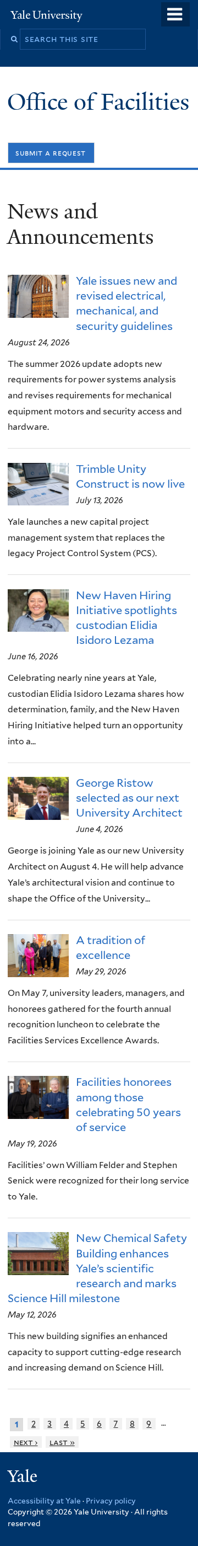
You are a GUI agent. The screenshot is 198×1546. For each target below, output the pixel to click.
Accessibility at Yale (44, 1500)
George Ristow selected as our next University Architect (129, 797)
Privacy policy (111, 1500)
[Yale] (24, 1478)
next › (26, 1442)
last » (62, 1442)
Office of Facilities (101, 102)
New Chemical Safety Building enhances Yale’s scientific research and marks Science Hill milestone (97, 1268)
